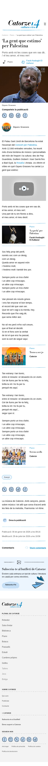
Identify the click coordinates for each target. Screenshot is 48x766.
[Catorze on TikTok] (22, 739)
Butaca (5, 641)
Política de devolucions (9, 751)
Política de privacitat (18, 746)
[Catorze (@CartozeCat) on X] (16, 739)
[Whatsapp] (11, 115)
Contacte (5, 706)
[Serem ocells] (14, 456)
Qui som (5, 696)
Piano (12, 35)
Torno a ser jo (36, 352)
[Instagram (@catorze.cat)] (10, 739)
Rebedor (6, 620)
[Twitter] (4, 115)
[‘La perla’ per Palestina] (14, 235)
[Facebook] (25, 115)
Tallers (5, 668)
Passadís (6, 647)
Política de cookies (34, 746)
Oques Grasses (21, 127)
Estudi (5, 652)
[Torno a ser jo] (14, 356)
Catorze (5, 35)
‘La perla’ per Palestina (36, 232)
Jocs (4, 674)
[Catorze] (12, 607)
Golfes (5, 663)
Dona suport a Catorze (11, 724)
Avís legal (5, 746)
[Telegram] (18, 115)
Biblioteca (6, 631)
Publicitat (5, 701)
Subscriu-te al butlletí (11, 719)
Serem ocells (36, 452)
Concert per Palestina (26, 145)
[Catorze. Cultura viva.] (4, 739)
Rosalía (20, 163)
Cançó (7, 477)
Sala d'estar (7, 625)
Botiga (5, 679)
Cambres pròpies (9, 658)
